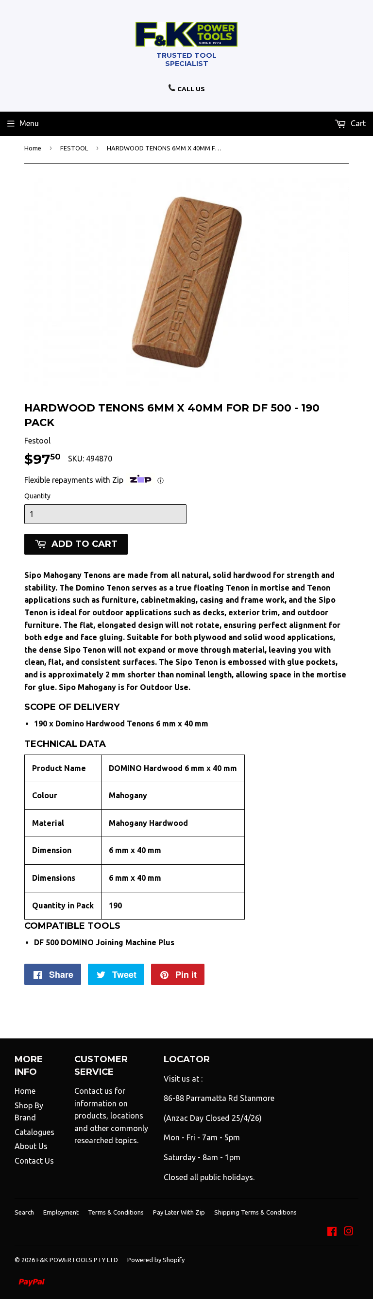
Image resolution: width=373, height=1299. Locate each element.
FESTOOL (74, 148)
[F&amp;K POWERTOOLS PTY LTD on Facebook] (332, 1232)
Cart (357, 123)
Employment (61, 1212)
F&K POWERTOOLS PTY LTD (77, 1259)
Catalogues (34, 1132)
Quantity (37, 496)
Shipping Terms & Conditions (255, 1212)
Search (24, 1212)
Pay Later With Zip (179, 1212)
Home (32, 148)
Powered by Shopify (156, 1259)
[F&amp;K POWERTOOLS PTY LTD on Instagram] (349, 1232)
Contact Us (34, 1160)
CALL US (190, 89)
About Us (31, 1146)
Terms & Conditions (116, 1212)
